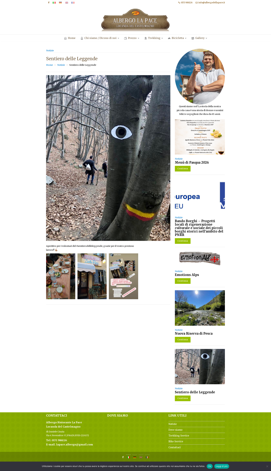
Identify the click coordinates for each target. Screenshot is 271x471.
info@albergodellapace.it (211, 2)
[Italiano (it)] (54, 2)
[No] (267, 466)
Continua (182, 168)
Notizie (50, 50)
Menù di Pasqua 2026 (192, 162)
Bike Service (175, 441)
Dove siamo (175, 429)
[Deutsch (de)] (60, 2)
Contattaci (174, 447)
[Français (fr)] (72, 2)
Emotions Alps (187, 275)
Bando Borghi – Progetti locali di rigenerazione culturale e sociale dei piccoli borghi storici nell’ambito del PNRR (199, 228)
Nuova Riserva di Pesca (194, 333)
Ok (209, 466)
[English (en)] (66, 2)
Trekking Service (178, 435)
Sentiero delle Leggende (195, 392)
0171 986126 (186, 2)
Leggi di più (222, 466)
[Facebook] (48, 2)
